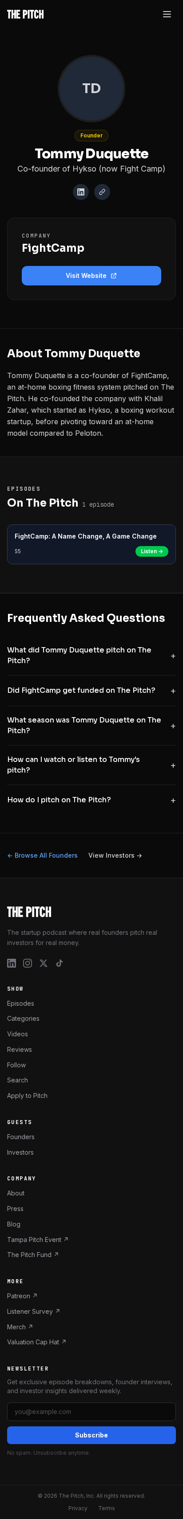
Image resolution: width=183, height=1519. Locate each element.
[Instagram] (27, 962)
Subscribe (91, 1435)
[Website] (102, 192)
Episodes (20, 1003)
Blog (13, 1223)
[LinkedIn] (81, 192)
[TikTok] (59, 962)
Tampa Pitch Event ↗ (38, 1239)
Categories (23, 1018)
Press (15, 1208)
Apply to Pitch (27, 1095)
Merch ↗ (20, 1326)
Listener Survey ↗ (33, 1311)
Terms (106, 1508)
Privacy (78, 1508)
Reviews (19, 1049)
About (15, 1193)
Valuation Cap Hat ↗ (37, 1342)
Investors (20, 1152)
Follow (16, 1064)
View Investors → (115, 855)
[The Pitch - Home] (25, 14)
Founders (21, 1136)
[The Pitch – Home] (91, 911)
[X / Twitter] (43, 962)
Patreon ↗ (22, 1296)
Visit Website (86, 275)
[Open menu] (167, 14)
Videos (17, 1034)
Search (17, 1080)
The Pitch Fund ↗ (33, 1254)
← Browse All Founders (42, 855)
